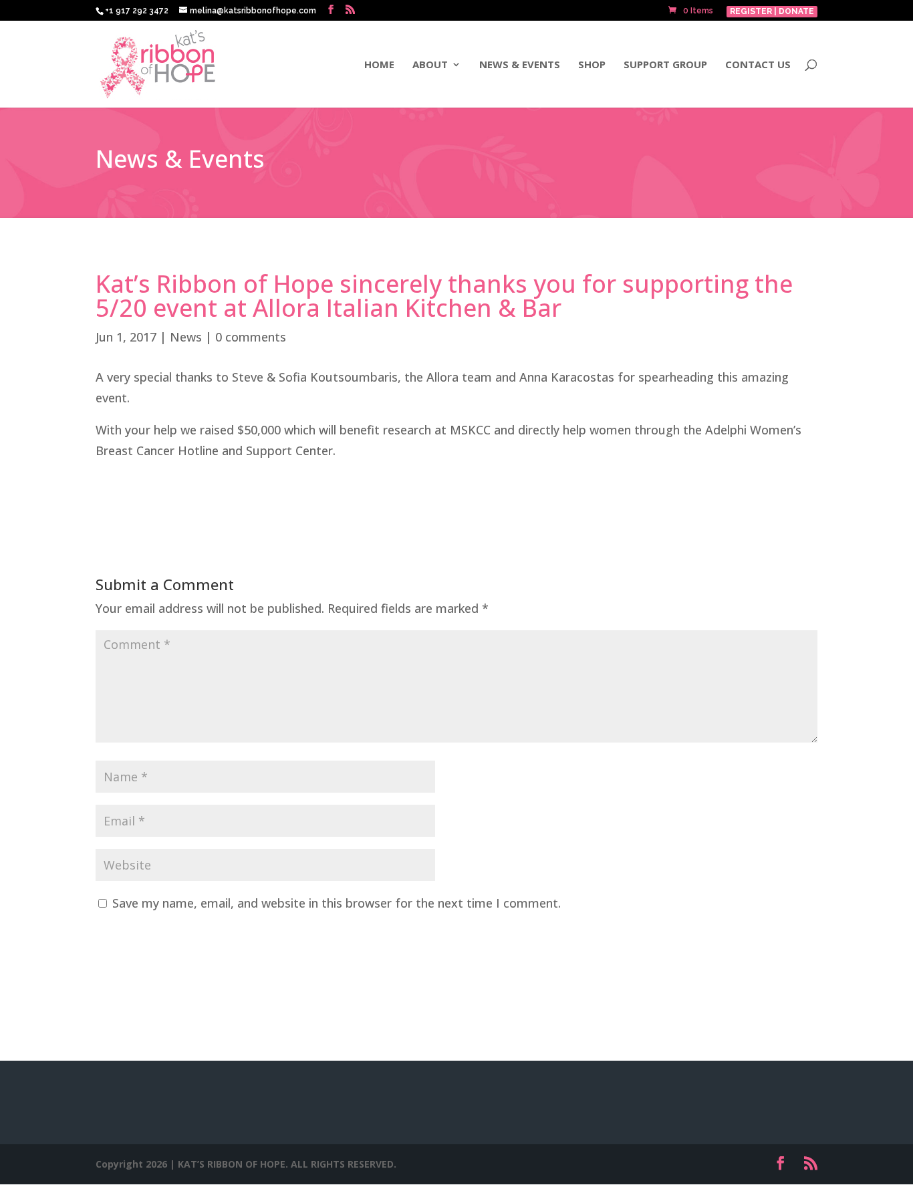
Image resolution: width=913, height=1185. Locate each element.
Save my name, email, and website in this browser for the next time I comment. (336, 903)
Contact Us (758, 65)
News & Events (519, 65)
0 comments (250, 337)
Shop (592, 65)
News (186, 337)
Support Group (665, 65)
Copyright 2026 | (137, 1164)
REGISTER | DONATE (772, 11)
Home (379, 65)
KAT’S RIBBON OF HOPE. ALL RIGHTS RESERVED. (287, 1164)
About (430, 65)
